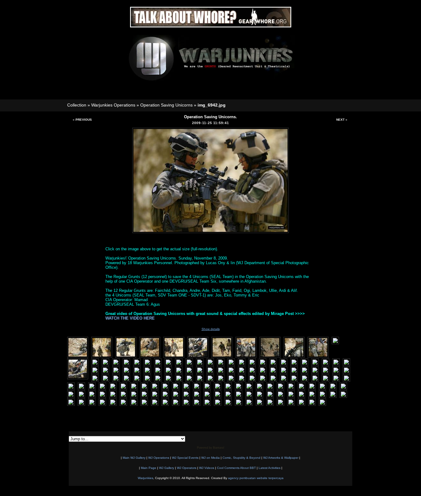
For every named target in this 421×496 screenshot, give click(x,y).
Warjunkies (145, 478)
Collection (76, 105)
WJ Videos (206, 468)
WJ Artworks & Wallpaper (280, 457)
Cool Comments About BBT (236, 468)
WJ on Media (210, 457)
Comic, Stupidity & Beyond (241, 457)
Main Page (148, 468)
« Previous (82, 119)
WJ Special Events (185, 457)
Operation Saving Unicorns (166, 105)
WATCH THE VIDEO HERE (130, 318)
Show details (211, 329)
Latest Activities (269, 468)
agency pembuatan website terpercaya (256, 478)
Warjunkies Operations (113, 105)
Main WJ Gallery (134, 457)
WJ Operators (186, 468)
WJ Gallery (166, 468)
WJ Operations (158, 457)
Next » (341, 119)
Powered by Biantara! (210, 447)
